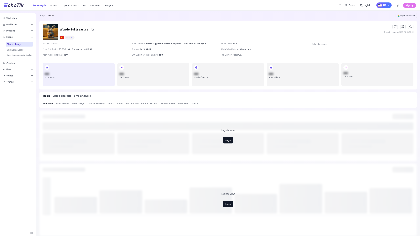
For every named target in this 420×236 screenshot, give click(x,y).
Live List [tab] (195, 103)
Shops (42, 15)
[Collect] (410, 26)
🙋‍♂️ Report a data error (406, 15)
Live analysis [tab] (82, 96)
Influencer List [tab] (167, 103)
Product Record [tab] (149, 103)
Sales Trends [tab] (62, 103)
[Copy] (92, 29)
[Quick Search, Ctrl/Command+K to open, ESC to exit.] (340, 5)
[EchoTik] (14, 5)
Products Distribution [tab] (127, 103)
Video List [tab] (183, 103)
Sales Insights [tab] (79, 103)
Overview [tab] (48, 103)
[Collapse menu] (31, 233)
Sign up (409, 5)
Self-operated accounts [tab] (101, 103)
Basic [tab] (46, 96)
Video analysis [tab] (62, 96)
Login (397, 5)
